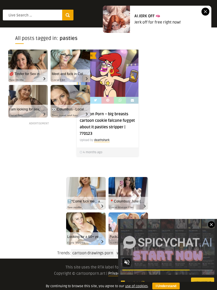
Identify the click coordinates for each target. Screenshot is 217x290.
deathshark (102, 140)
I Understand (166, 286)
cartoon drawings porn (92, 253)
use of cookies (136, 286)
